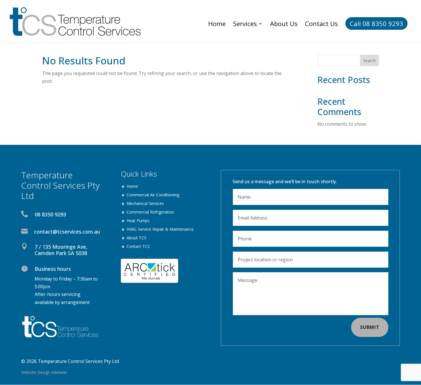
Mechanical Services (145, 204)
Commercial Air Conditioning (153, 195)
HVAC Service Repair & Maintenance (160, 229)
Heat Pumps (138, 221)
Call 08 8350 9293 (376, 23)
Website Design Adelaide (44, 372)
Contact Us (321, 24)
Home (217, 24)
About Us (284, 24)
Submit (369, 327)
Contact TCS (138, 246)
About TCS (136, 238)
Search (369, 60)
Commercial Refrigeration (150, 212)
